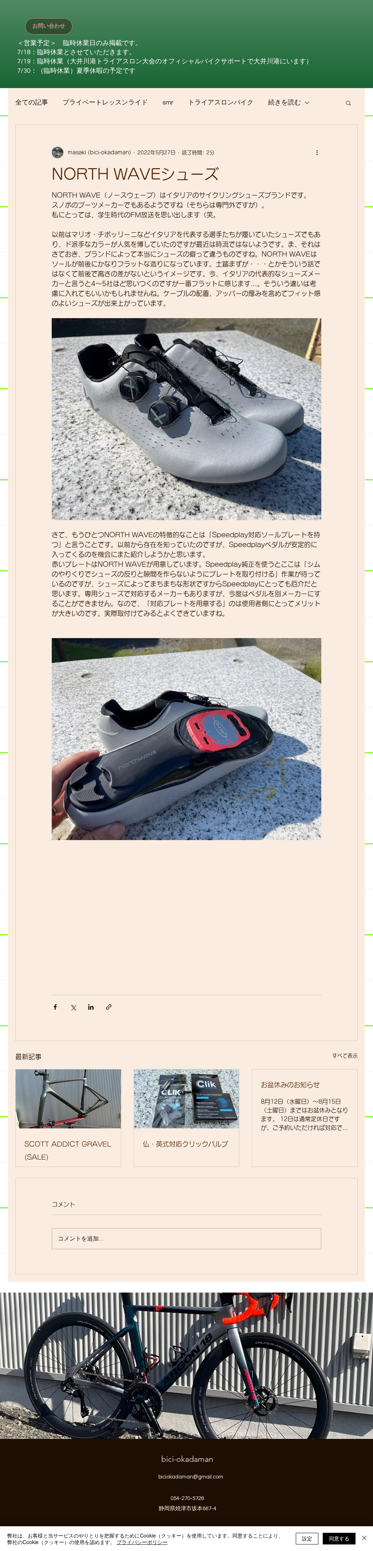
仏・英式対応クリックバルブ (185, 1144)
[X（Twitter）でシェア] (73, 1007)
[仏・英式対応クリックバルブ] (186, 1098)
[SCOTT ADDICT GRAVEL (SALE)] (68, 1098)
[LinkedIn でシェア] (90, 1007)
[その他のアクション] (317, 152)
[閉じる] (364, 1538)
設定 (307, 1538)
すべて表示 (345, 1055)
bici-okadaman (187, 1459)
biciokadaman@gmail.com (190, 1477)
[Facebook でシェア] (55, 1007)
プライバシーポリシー (142, 1542)
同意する (339, 1538)
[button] (348, 103)
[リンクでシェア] (108, 1007)
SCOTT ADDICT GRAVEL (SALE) (67, 1150)
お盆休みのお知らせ (290, 1084)
